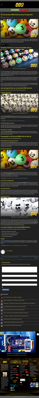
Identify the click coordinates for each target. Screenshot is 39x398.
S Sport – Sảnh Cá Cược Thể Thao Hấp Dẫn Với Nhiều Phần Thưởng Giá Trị (16, 312)
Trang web (3, 282)
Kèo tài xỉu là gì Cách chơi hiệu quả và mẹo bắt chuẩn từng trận (14, 309)
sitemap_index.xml (4, 388)
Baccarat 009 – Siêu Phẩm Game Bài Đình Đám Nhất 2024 (22, 353)
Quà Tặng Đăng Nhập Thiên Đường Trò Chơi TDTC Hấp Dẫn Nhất (14, 306)
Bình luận (4, 265)
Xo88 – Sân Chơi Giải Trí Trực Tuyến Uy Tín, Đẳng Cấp (13, 297)
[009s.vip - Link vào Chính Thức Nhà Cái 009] (19, 5)
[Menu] (1, 4)
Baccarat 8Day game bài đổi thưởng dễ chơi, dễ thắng (12, 319)
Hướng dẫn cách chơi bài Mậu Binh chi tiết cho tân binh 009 (13, 322)
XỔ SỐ (1, 13)
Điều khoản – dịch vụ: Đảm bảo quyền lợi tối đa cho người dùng (16, 245)
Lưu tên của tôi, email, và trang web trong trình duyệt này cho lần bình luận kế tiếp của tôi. (18, 287)
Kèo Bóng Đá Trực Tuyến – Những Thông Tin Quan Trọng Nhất (16, 178)
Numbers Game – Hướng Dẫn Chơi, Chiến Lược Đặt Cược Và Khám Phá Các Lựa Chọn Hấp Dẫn (19, 303)
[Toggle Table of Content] (7, 45)
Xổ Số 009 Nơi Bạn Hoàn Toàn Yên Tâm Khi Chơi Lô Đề (15, 120)
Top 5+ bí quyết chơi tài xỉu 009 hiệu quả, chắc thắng (12, 325)
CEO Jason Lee (11, 17)
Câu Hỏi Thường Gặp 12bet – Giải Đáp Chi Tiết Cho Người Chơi (14, 300)
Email (3, 278)
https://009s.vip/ (33, 365)
